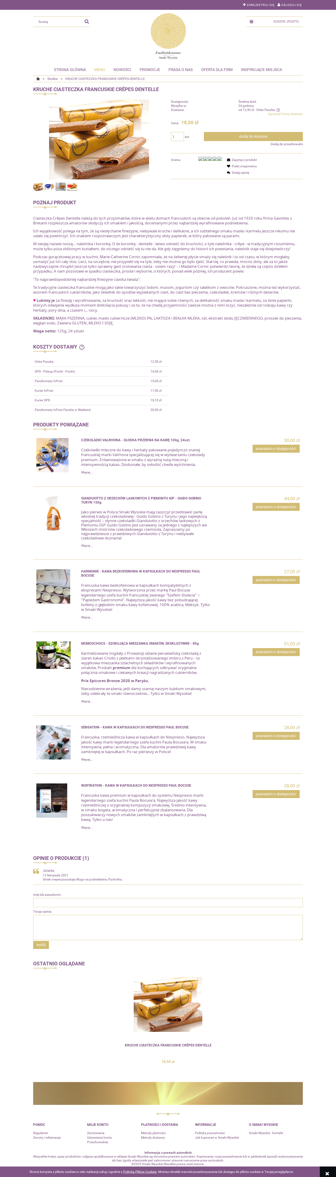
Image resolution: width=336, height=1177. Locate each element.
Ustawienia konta (99, 1137)
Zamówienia (95, 1133)
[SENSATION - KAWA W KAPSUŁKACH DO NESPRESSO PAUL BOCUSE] (56, 742)
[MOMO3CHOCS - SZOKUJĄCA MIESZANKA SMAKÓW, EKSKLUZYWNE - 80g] (56, 655)
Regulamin (40, 1133)
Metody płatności (153, 1133)
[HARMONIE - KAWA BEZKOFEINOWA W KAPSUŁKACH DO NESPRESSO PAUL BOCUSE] (56, 586)
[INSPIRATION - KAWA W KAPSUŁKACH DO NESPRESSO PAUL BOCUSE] (56, 800)
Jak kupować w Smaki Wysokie (217, 1137)
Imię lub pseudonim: (47, 894)
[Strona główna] (168, 36)
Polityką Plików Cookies (140, 1172)
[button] (241, 160)
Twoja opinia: (42, 911)
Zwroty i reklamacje (47, 1137)
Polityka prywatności (210, 1133)
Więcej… (87, 701)
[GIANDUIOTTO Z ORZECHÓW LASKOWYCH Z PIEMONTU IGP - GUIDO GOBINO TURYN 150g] (56, 513)
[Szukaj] (87, 21)
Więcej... (87, 472)
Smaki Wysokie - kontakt (266, 1133)
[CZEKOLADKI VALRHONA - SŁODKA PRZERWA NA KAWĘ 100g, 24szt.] (56, 455)
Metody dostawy (153, 1137)
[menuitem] (70, 69)
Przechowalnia (97, 1142)
